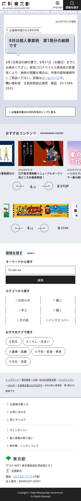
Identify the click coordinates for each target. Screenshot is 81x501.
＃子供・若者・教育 (48, 351)
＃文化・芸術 (18, 361)
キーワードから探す (19, 261)
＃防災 (13, 341)
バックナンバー (66, 380)
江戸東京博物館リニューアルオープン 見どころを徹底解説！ (40, 175)
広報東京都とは (19, 404)
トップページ (12, 380)
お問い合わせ (18, 412)
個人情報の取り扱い (21, 438)
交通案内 (16, 471)
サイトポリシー (19, 430)
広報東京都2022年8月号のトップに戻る (33, 112)
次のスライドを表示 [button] (47, 186)
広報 (35, 380)
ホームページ (51, 77)
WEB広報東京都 (47, 380)
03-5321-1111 (23, 476)
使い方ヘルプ (18, 419)
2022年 (11, 385)
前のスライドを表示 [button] (18, 186)
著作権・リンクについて (24, 445)
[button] (72, 5)
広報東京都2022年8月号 (24, 30)
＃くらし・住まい (38, 341)
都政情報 (26, 380)
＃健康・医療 (18, 351)
